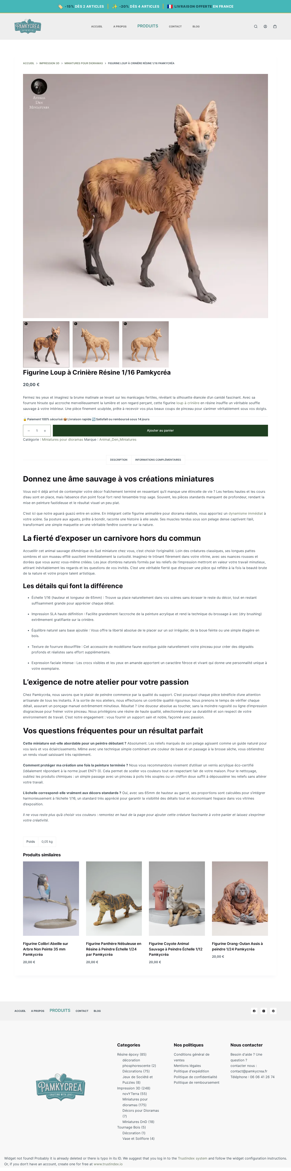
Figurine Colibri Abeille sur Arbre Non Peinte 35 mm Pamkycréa (45, 949)
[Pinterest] (273, 1011)
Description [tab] (118, 459)
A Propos (120, 26)
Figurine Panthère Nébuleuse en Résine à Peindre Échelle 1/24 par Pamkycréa (113, 949)
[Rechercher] (255, 26)
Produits (147, 25)
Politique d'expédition (191, 1071)
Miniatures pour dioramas (62, 439)
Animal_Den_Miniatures (117, 439)
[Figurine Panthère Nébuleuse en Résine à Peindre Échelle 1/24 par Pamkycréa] (114, 898)
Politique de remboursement (196, 1082)
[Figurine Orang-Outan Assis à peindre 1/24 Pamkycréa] (240, 898)
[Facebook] (254, 1011)
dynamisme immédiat (246, 513)
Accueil (96, 26)
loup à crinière (187, 403)
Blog (196, 26)
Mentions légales (187, 1065)
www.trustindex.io (108, 1164)
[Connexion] (265, 26)
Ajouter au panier (160, 431)
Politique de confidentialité (195, 1077)
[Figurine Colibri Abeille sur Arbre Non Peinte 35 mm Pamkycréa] (51, 898)
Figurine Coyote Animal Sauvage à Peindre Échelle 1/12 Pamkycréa (176, 949)
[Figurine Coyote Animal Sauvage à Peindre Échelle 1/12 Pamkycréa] (177, 898)
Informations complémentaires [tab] (158, 459)
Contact (175, 26)
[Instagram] (264, 1011)
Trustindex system (192, 1158)
